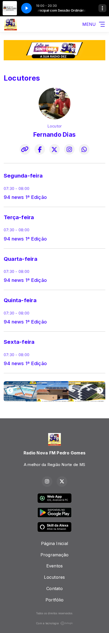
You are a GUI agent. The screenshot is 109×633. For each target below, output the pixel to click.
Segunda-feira (23, 175)
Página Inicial (54, 543)
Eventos (54, 565)
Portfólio (54, 599)
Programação (54, 554)
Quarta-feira (20, 259)
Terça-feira (19, 217)
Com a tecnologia (47, 623)
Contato (54, 588)
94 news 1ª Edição (25, 197)
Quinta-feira (20, 300)
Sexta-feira (19, 341)
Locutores (54, 577)
